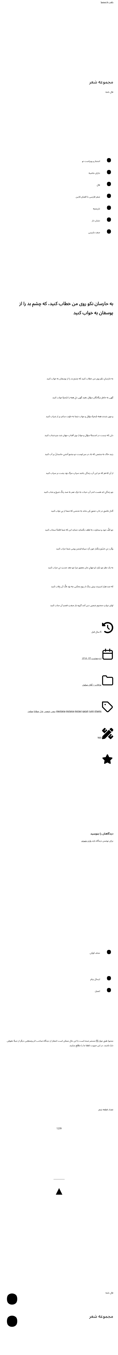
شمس (47, 711)
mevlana (60, 711)
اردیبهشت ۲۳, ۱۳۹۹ (91, 658)
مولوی (30, 711)
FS (97, 1040)
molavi (78, 711)
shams (97, 711)
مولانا (36, 711)
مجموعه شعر (101, 82)
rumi (91, 711)
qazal (85, 711)
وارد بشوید (86, 840)
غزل (41, 711)
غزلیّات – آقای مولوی (91, 684)
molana (70, 711)
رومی (53, 711)
